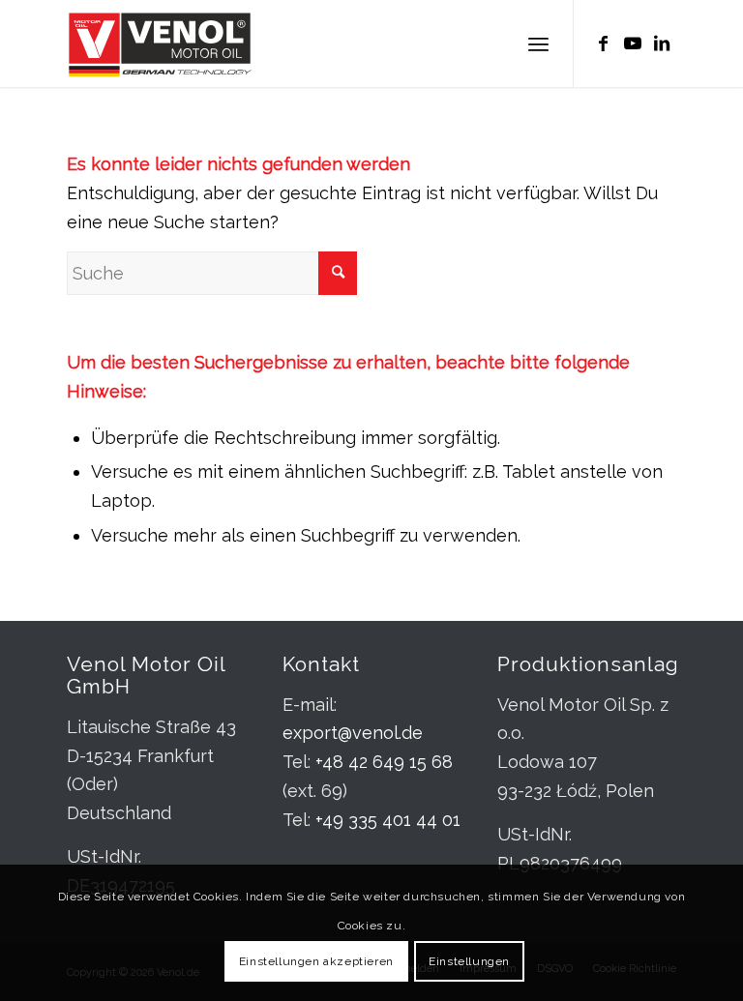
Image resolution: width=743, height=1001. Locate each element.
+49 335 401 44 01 (388, 820)
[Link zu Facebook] (603, 43)
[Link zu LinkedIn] (661, 43)
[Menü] (538, 43)
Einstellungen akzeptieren (316, 961)
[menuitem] (538, 43)
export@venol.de (352, 732)
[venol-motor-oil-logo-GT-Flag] (160, 43)
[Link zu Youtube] (632, 43)
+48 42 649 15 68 (384, 761)
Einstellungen (469, 961)
